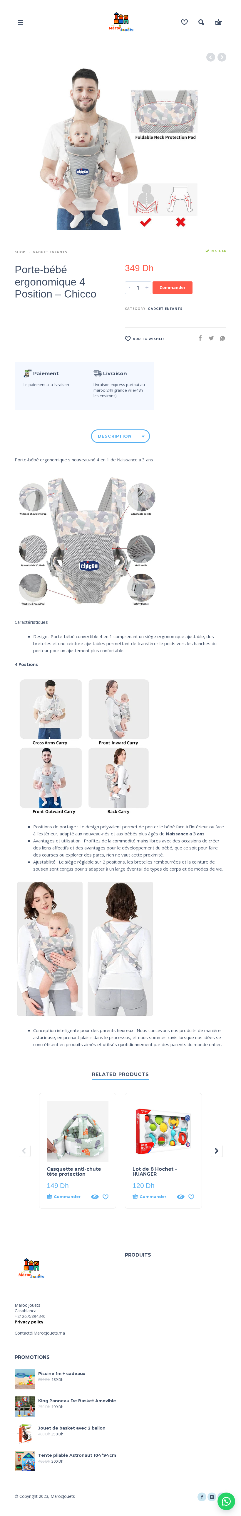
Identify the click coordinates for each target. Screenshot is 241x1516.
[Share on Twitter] (209, 338)
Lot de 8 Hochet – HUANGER (155, 1171)
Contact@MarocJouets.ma (40, 1333)
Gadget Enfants (50, 252)
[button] (226, 1501)
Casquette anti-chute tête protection (74, 1171)
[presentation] (24, 1151)
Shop (20, 252)
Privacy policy (29, 1322)
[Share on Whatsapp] (220, 338)
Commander (172, 287)
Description (115, 436)
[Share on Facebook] (198, 338)
